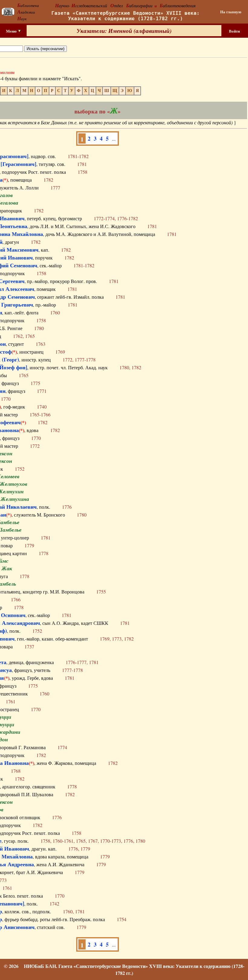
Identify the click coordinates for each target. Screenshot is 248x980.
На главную (230, 11)
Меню (12, 31)
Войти (234, 31)
